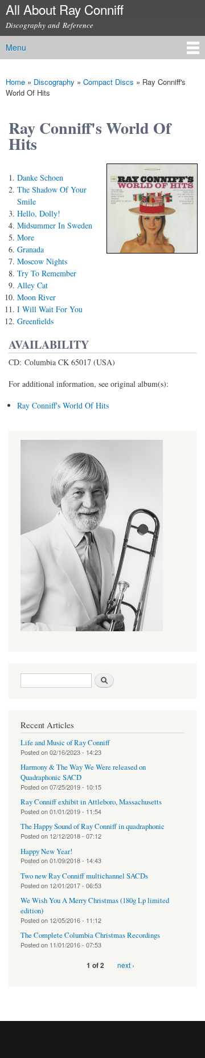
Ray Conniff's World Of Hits (63, 405)
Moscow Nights (42, 261)
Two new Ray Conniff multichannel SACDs (84, 876)
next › (125, 965)
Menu (16, 47)
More (25, 237)
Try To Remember (46, 273)
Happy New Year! (46, 851)
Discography (54, 81)
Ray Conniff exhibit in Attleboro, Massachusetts (91, 802)
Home (15, 81)
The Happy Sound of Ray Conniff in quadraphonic (92, 826)
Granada (30, 249)
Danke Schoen (40, 177)
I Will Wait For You (50, 309)
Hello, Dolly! (38, 213)
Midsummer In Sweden (54, 225)
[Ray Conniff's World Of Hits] (152, 258)
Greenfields (35, 321)
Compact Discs (108, 81)
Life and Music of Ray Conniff (65, 742)
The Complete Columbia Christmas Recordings (90, 935)
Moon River (36, 297)
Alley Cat (32, 285)
